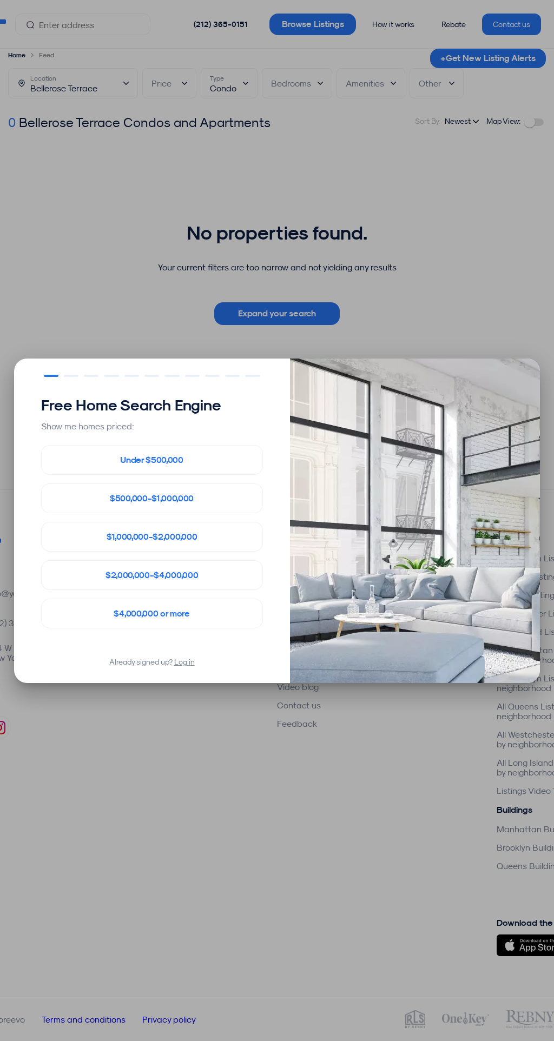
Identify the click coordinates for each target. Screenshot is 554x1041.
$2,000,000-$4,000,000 (151, 575)
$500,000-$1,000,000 (152, 498)
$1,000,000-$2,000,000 (152, 536)
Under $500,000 (151, 460)
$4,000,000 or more (151, 613)
